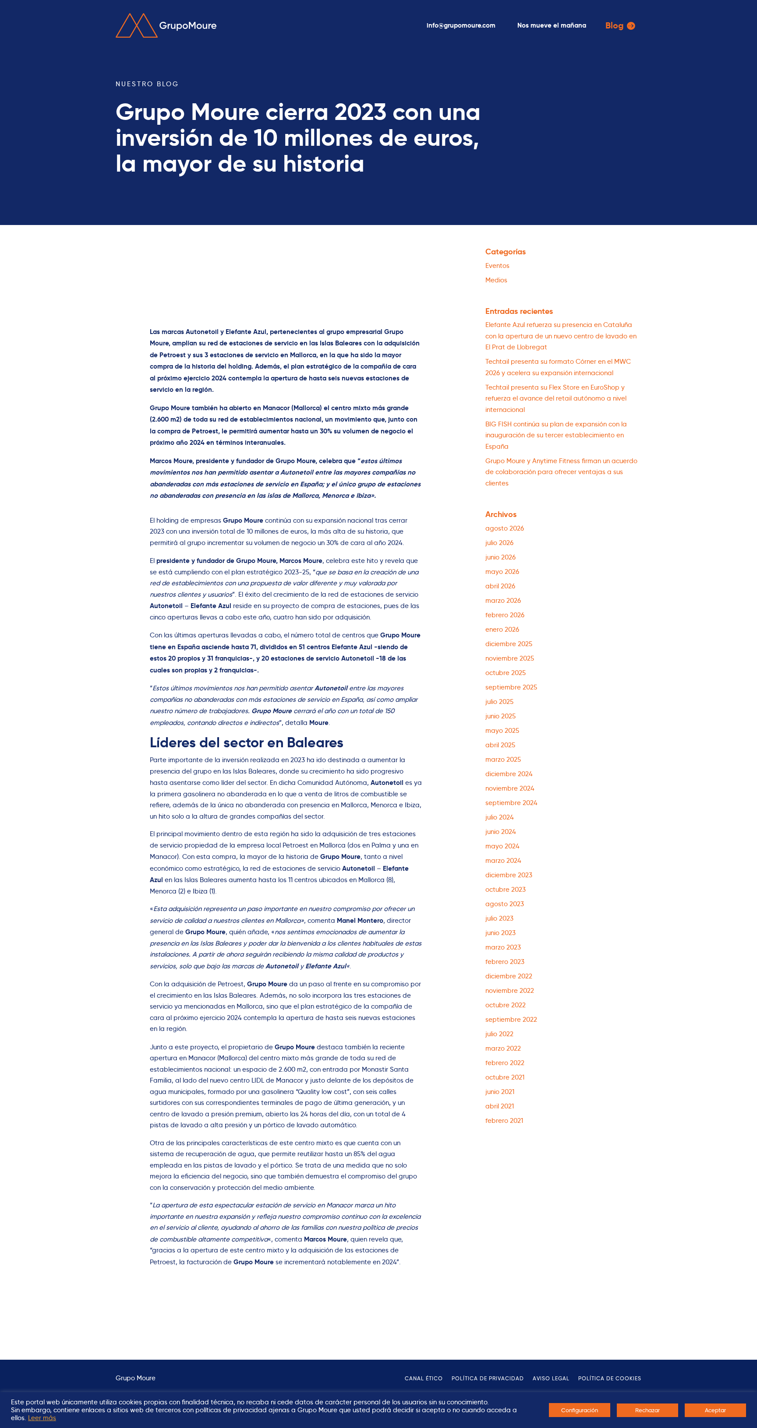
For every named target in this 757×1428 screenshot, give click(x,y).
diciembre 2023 (508, 875)
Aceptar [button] (715, 1410)
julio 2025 (499, 702)
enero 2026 (502, 629)
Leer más (42, 1418)
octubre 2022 (505, 1005)
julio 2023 (499, 918)
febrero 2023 (504, 962)
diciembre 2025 (508, 644)
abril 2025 (500, 745)
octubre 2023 (505, 889)
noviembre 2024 (509, 788)
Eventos (497, 266)
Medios (496, 280)
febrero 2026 (504, 615)
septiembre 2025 (511, 687)
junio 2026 (500, 557)
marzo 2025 (503, 759)
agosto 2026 (504, 528)
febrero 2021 (504, 1121)
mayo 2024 (502, 846)
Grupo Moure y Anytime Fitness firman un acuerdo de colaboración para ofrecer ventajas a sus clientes (561, 472)
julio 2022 (499, 1034)
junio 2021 (499, 1092)
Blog (614, 25)
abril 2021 (499, 1106)
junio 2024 (500, 832)
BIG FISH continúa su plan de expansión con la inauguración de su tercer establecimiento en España (556, 435)
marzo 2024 (503, 861)
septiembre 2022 (511, 1020)
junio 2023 (500, 933)
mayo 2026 (502, 572)
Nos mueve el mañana (551, 25)
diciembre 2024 (509, 774)
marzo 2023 (503, 947)
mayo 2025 (502, 731)
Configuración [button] (579, 1410)
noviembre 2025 (509, 658)
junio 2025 (500, 716)
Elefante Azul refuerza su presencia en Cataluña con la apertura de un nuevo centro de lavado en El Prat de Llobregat (561, 336)
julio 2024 (499, 817)
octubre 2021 (504, 1077)
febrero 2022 (504, 1063)
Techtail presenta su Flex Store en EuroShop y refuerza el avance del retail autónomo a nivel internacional (555, 398)
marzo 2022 (503, 1048)
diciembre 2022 (508, 976)
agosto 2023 (504, 904)
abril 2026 (500, 586)
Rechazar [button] (647, 1410)
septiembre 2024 (511, 803)
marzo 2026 (503, 601)
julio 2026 (499, 543)
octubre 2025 (505, 673)
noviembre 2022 (509, 991)
